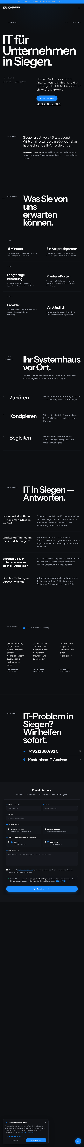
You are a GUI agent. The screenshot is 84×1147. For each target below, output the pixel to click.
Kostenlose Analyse (47, 104)
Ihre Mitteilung (14, 850)
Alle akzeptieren (36, 1140)
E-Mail (11, 814)
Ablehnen (15, 1140)
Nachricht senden (44, 889)
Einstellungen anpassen (14, 1136)
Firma (13, 804)
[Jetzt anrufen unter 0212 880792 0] (78, 1141)
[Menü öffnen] (79, 7)
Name (47, 804)
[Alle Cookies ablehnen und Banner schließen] (45, 1122)
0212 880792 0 (48, 98)
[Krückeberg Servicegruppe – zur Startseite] (11, 8)
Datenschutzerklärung (27, 1132)
